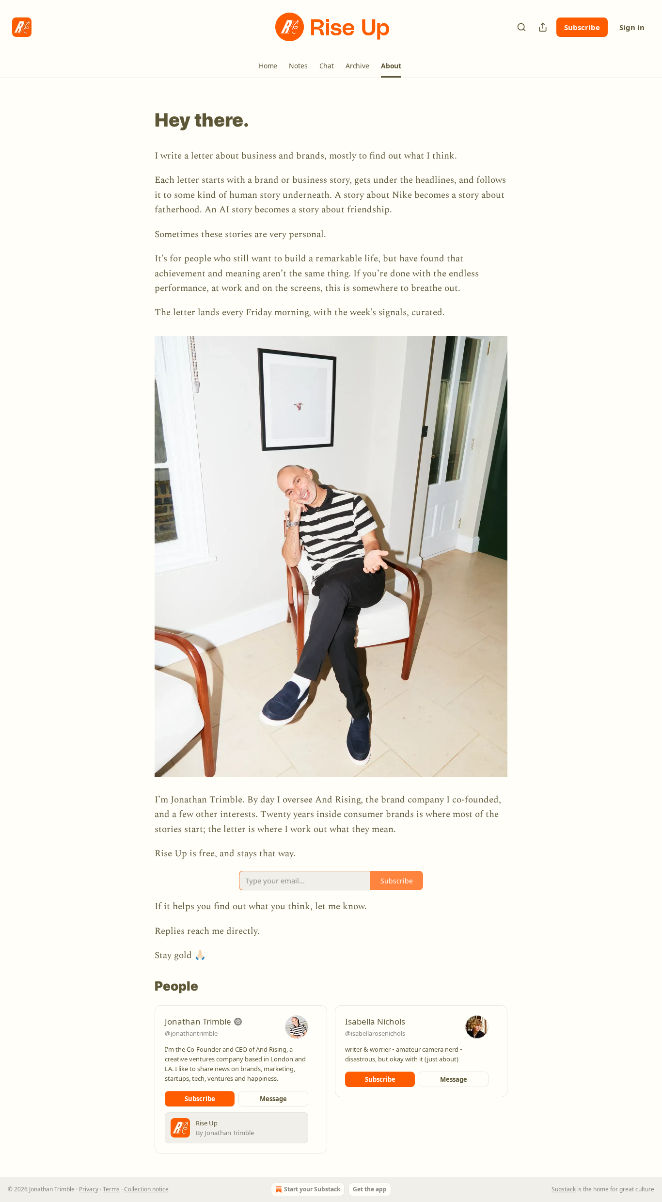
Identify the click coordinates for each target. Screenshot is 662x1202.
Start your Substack (312, 1189)
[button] (268, 66)
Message (273, 1098)
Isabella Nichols (375, 1021)
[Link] (141, 120)
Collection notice (146, 1189)
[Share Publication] (542, 27)
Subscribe (582, 27)
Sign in (632, 27)
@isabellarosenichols (375, 1033)
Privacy (88, 1189)
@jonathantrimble (191, 1033)
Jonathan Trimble (198, 1021)
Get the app (370, 1189)
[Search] (521, 27)
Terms (111, 1189)
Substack (564, 1189)
